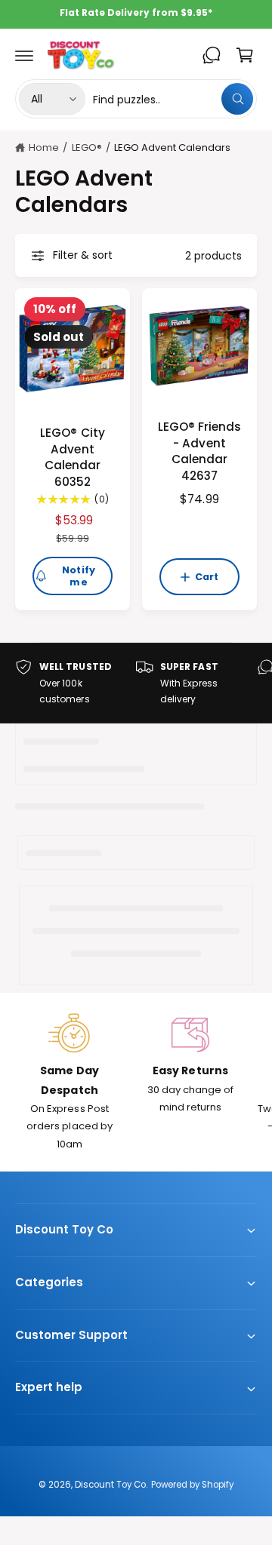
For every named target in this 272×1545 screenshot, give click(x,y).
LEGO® (87, 147)
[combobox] (173, 98)
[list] (136, 683)
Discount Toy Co (110, 1485)
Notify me (78, 576)
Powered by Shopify (192, 1485)
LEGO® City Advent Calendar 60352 (72, 457)
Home (44, 147)
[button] (24, 55)
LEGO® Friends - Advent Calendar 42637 (199, 451)
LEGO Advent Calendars (172, 147)
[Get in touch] (211, 55)
